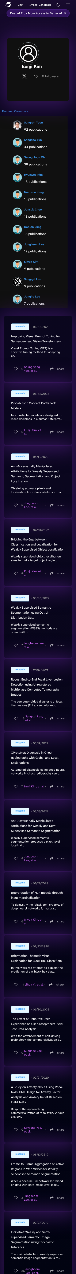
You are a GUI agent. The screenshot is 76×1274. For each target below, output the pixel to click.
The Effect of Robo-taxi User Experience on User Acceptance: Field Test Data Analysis (36, 1024)
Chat (20, 4)
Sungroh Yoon (33, 122)
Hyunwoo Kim (33, 175)
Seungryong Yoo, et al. (32, 369)
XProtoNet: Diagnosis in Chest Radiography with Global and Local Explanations (34, 758)
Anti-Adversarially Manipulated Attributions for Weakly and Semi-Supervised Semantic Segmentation (35, 826)
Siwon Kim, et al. (33, 921)
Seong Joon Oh (34, 157)
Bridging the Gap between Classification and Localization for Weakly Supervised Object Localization (37, 544)
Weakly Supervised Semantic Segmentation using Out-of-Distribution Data (31, 612)
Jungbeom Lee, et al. (31, 505)
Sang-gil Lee (32, 279)
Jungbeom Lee (34, 244)
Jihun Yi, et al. (34, 984)
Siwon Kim (31, 262)
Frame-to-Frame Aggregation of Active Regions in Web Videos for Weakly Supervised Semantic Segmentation (37, 1169)
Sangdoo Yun (33, 140)
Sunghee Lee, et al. (33, 1052)
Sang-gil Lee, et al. (34, 718)
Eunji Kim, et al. (32, 432)
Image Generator (40, 4)
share (61, 369)
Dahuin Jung (32, 227)
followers (50, 76)
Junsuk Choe (33, 209)
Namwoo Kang (34, 192)
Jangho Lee (32, 296)
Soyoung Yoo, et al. (33, 1129)
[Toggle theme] (58, 4)
